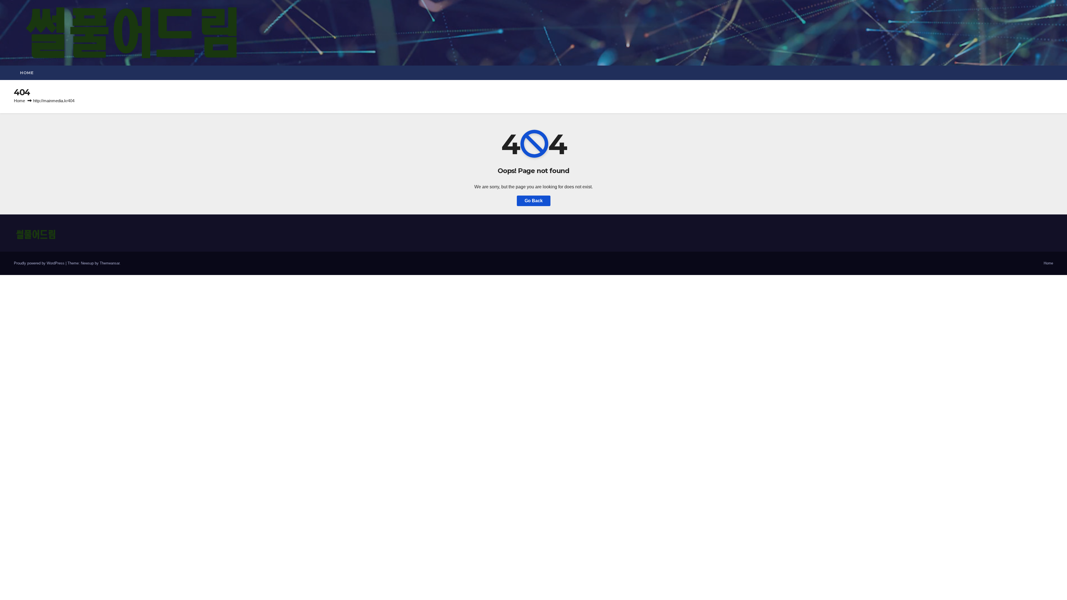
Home (26, 72)
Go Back (534, 200)
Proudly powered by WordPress (40, 263)
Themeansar (109, 263)
